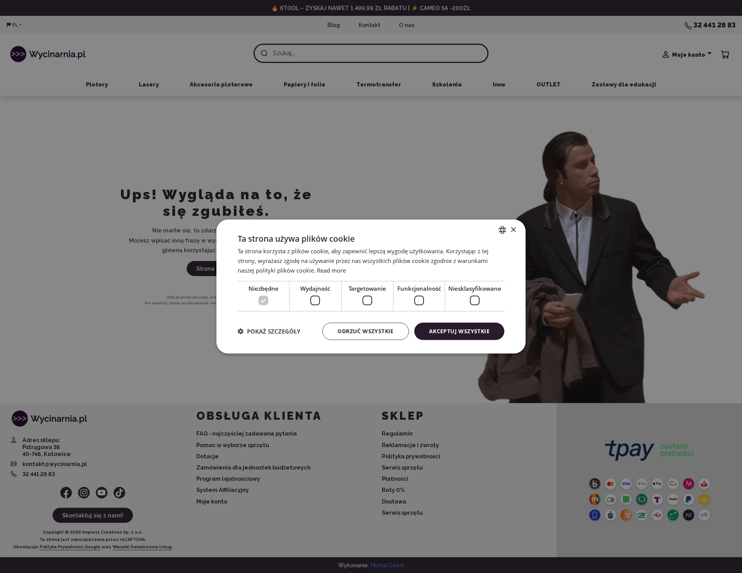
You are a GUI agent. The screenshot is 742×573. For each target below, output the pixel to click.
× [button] (513, 229)
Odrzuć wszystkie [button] (365, 331)
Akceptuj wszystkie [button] (459, 331)
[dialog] (371, 287)
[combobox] (502, 230)
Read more (331, 270)
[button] (269, 331)
